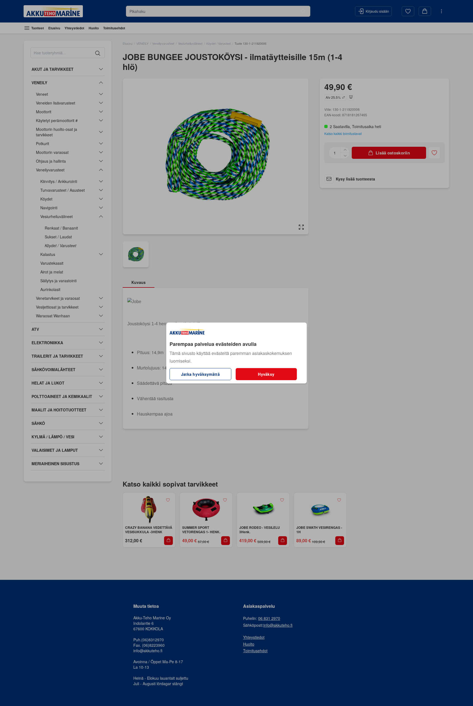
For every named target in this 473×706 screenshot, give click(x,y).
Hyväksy (266, 374)
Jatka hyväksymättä (200, 374)
